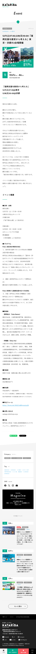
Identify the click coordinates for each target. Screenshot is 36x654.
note (6, 640)
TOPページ (4, 616)
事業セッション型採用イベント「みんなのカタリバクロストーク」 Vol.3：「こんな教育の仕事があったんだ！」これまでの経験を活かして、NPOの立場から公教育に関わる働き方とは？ (25, 566)
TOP (4, 652)
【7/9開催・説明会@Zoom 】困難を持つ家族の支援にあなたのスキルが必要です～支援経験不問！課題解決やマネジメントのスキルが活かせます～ (25, 592)
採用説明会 (7, 458)
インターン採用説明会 (16, 458)
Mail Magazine (17, 485)
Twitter (9, 485)
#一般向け (12, 31)
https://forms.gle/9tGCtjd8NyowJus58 (15, 405)
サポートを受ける (13, 652)
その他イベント (7, 28)
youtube (14, 640)
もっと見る (18, 606)
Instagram (13, 485)
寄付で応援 (23, 652)
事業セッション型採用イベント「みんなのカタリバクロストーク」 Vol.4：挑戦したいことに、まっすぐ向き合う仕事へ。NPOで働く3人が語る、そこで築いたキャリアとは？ (25, 538)
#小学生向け (26, 471)
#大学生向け (5, 31)
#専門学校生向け (7, 471)
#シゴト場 (15, 471)
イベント (11, 616)
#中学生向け (7, 473)
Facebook (5, 485)
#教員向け (20, 471)
